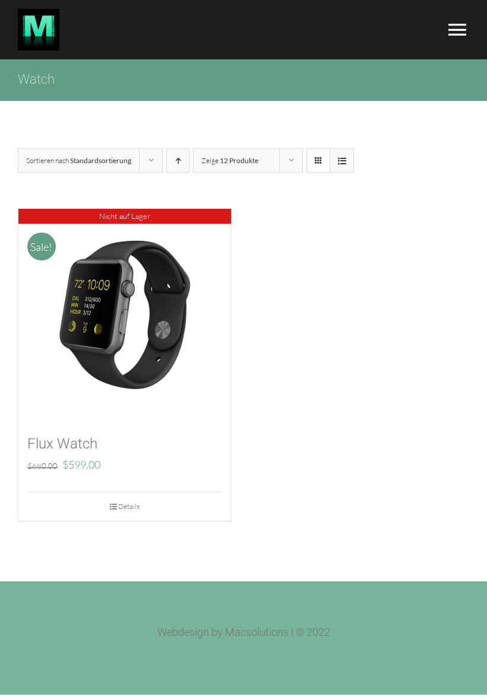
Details (129, 506)
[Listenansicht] (341, 160)
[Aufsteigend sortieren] (177, 160)
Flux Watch (62, 443)
